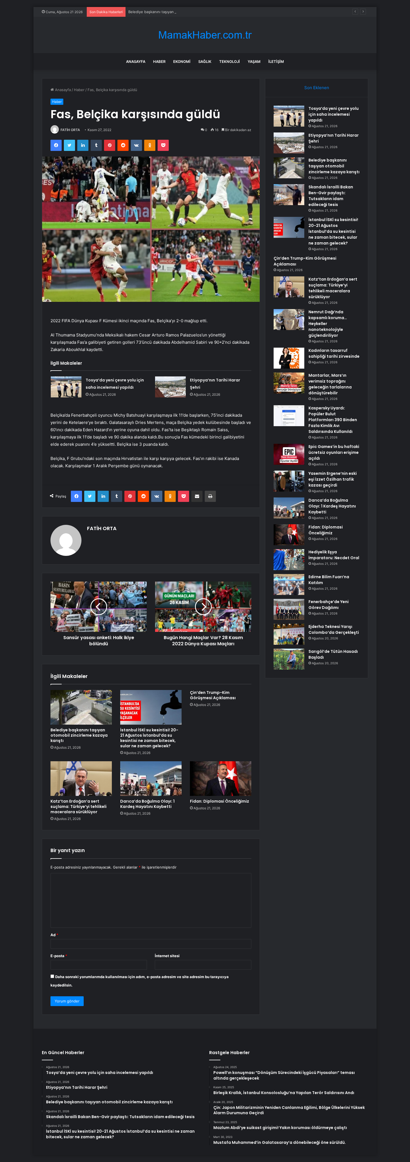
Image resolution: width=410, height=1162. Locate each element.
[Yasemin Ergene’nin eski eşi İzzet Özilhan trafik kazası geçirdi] (289, 481)
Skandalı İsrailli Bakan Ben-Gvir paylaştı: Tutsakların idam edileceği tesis (330, 195)
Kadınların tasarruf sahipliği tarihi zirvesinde (334, 353)
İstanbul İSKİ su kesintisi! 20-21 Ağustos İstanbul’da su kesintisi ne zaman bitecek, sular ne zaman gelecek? (149, 738)
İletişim (276, 61)
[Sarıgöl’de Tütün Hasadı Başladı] (289, 659)
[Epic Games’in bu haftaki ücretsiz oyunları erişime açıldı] (289, 454)
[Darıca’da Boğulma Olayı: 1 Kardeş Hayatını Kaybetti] (151, 778)
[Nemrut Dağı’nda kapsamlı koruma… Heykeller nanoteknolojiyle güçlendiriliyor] (289, 319)
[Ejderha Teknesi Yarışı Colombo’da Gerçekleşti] (289, 634)
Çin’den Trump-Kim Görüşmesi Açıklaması (213, 695)
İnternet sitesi (167, 956)
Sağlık (204, 61)
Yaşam (254, 61)
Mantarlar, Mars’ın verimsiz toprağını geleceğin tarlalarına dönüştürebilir (330, 384)
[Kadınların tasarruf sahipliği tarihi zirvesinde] (289, 358)
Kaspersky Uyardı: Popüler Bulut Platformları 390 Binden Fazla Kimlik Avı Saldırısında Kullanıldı (332, 419)
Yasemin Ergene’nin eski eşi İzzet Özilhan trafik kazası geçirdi (332, 479)
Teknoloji (229, 61)
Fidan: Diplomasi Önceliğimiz (219, 801)
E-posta (58, 956)
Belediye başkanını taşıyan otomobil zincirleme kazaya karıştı (180, 12)
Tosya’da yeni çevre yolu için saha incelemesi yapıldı (333, 114)
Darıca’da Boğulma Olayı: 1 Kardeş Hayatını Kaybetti (147, 803)
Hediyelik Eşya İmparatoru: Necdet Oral (333, 555)
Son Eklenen (316, 87)
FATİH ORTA (70, 130)
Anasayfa (135, 61)
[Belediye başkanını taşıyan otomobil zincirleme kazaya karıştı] (81, 707)
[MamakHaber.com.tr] (205, 35)
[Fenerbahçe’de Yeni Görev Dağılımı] (289, 609)
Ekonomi (181, 61)
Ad (54, 935)
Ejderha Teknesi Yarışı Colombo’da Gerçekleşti (333, 629)
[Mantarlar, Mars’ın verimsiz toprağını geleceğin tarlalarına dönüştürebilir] (289, 383)
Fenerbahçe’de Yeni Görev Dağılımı (328, 604)
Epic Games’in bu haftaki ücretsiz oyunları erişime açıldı (333, 452)
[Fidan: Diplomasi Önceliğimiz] (220, 778)
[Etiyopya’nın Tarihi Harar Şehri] (170, 386)
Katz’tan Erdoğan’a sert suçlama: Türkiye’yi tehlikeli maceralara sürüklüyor (78, 806)
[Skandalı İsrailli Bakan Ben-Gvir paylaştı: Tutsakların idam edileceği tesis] (289, 194)
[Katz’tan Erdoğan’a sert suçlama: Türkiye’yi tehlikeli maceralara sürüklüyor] (81, 778)
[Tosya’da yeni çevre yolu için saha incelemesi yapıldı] (66, 386)
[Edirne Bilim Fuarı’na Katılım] (289, 584)
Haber (159, 61)
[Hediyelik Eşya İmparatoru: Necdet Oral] (289, 559)
